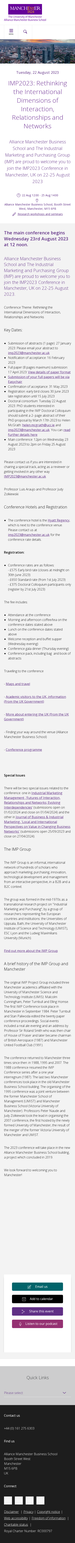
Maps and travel (18, 684)
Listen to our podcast (41, 1323)
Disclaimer (11, 1512)
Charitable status (16, 1524)
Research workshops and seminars (40, 214)
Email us (41, 1286)
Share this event (41, 1311)
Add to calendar (41, 1299)
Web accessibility (16, 1518)
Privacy (28, 1512)
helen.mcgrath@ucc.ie (38, 425)
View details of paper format (49, 372)
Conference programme (24, 749)
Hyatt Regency (58, 520)
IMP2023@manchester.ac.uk (25, 476)
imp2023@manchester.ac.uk (29, 353)
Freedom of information (49, 1518)
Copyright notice (48, 1512)
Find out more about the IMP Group (31, 951)
